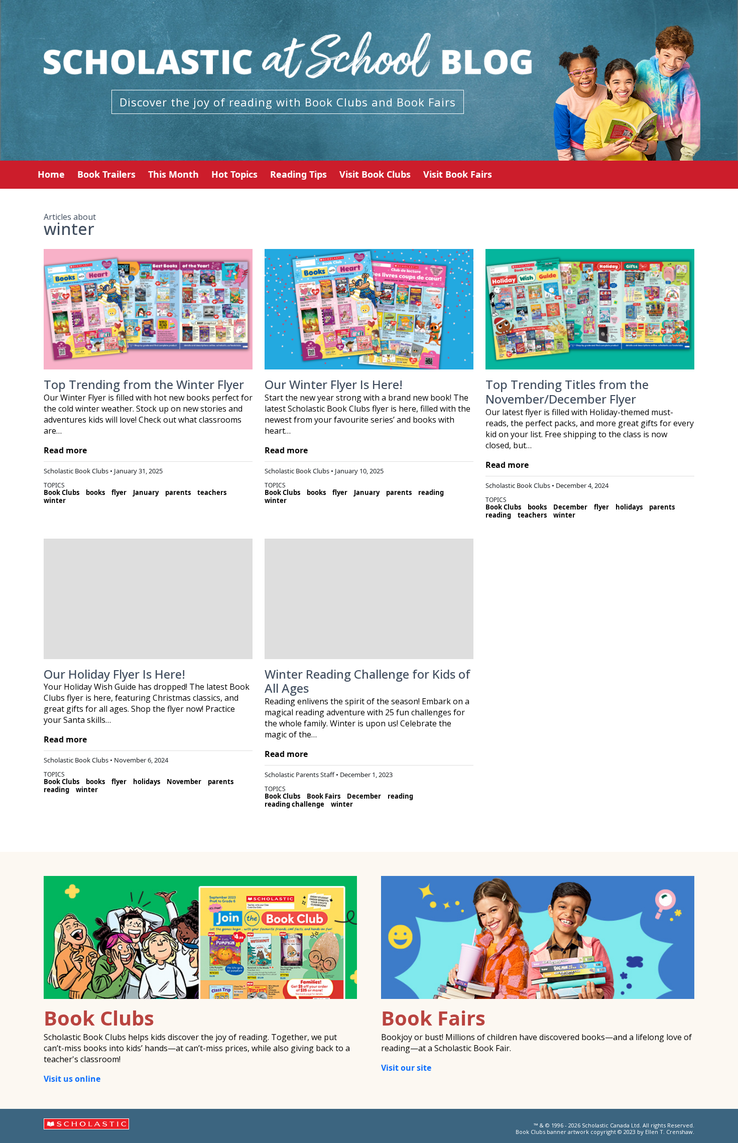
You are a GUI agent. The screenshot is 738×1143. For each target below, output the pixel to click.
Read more (65, 450)
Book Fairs (323, 796)
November (184, 782)
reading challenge (294, 804)
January (146, 492)
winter (55, 500)
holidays (629, 507)
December (570, 507)
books (95, 492)
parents (178, 492)
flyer (119, 492)
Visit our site (406, 1067)
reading (431, 492)
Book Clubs (61, 492)
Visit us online (72, 1078)
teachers (211, 492)
